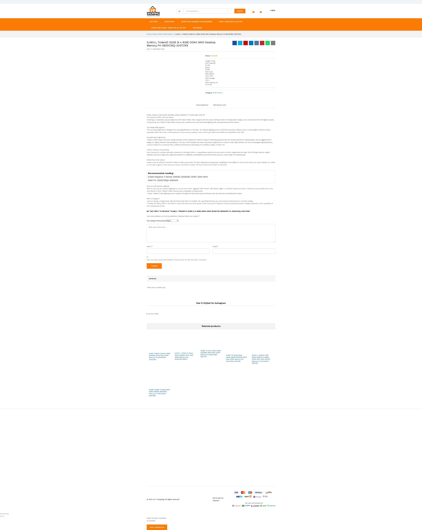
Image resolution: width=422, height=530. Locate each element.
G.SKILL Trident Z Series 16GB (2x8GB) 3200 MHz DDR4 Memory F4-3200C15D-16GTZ (184, 356)
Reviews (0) (219, 105)
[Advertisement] (211, 448)
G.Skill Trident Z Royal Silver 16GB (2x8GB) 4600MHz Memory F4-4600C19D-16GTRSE (159, 392)
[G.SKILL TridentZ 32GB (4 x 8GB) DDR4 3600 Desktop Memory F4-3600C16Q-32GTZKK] (234, 43)
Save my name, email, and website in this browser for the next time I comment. (177, 260)
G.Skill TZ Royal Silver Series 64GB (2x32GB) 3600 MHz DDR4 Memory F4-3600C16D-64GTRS (236, 358)
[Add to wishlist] (162, 350)
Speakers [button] (197, 28)
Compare (167, 350)
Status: (208, 56)
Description (202, 105)
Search (240, 11)
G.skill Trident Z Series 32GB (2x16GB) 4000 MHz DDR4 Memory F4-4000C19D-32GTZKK (159, 356)
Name (150, 246)
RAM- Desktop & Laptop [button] (230, 22)
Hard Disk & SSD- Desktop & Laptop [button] (168, 28)
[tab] (202, 106)
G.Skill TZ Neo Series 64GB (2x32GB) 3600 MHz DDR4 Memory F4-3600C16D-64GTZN (210, 354)
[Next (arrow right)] (3, 516)
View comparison (156, 527)
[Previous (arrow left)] (1, 516)
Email (215, 246)
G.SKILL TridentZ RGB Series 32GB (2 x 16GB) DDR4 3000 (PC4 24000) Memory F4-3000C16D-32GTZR (261, 359)
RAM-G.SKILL (218, 93)
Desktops (169, 22)
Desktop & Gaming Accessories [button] (196, 22)
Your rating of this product (156, 221)
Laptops (153, 22)
